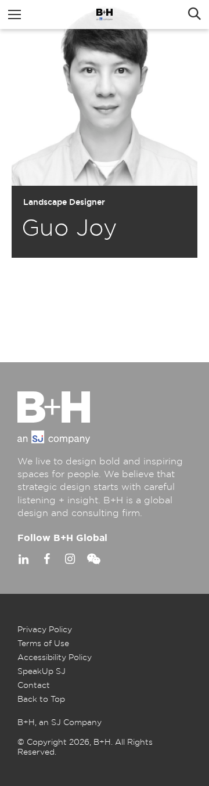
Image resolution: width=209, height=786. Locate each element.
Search (194, 14)
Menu (14, 14)
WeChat (93, 559)
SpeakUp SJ (41, 672)
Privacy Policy (44, 630)
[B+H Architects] (104, 14)
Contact (33, 686)
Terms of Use (43, 644)
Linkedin (23, 559)
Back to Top (41, 699)
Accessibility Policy (54, 658)
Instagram (69, 559)
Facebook (46, 559)
